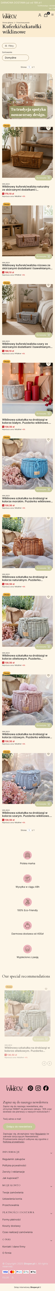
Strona (23, 67)
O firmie (6, 1252)
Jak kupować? (10, 1178)
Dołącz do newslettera (19, 1126)
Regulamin (40, 1133)
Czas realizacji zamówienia (17, 1232)
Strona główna (7, 23)
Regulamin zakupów (13, 1159)
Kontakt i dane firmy (13, 1246)
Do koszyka (41, 178)
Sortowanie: (7, 52)
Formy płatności (11, 1219)
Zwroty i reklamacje (13, 1171)
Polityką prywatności (13, 1141)
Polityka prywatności (14, 1165)
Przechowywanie (23, 23)
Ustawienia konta (12, 1198)
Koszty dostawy (11, 1225)
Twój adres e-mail (12, 1119)
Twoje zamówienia (12, 1192)
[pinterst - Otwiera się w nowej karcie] (30, 1088)
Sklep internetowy (26, 1287)
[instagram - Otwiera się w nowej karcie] (38, 1088)
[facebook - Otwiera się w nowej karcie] (46, 1088)
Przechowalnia (10, 1205)
